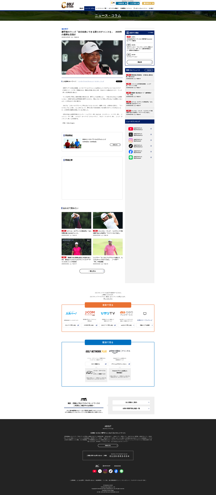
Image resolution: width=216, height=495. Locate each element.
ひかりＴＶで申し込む (107, 325)
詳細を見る (115, 144)
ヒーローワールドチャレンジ (86, 81)
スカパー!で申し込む (70, 325)
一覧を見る (92, 271)
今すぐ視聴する (95, 364)
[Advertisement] (92, 180)
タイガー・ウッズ (99, 81)
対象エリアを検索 (145, 325)
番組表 (140, 62)
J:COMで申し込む (89, 325)
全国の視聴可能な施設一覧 (131, 408)
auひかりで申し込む (126, 325)
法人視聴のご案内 (131, 402)
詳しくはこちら (108, 298)
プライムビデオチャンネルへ (119, 364)
